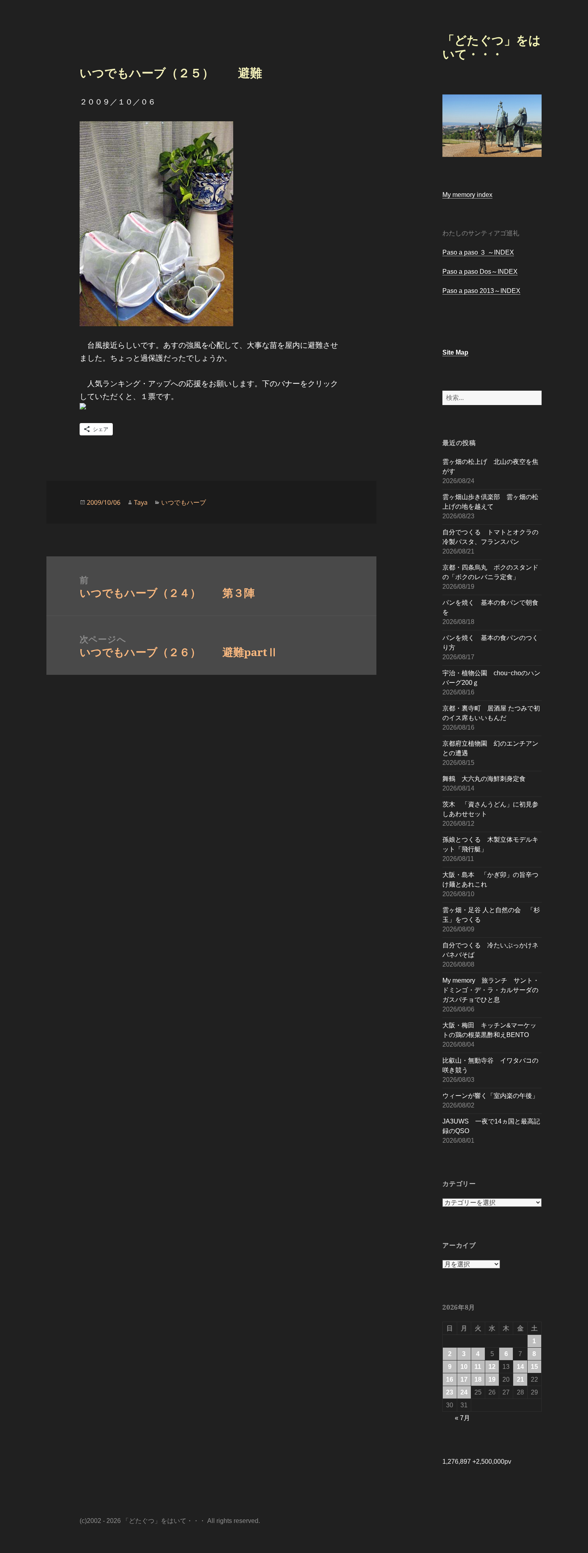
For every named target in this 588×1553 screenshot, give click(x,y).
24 (464, 1392)
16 (449, 1379)
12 (492, 1366)
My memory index (467, 194)
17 (464, 1379)
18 (478, 1379)
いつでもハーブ (183, 502)
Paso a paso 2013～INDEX (481, 290)
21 (520, 1379)
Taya (141, 502)
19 (492, 1379)
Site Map (455, 352)
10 (464, 1366)
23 (449, 1392)
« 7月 (462, 1418)
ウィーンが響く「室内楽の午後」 (490, 1095)
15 (534, 1366)
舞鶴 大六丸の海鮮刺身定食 (484, 778)
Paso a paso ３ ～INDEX (478, 252)
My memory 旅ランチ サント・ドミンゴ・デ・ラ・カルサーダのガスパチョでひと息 (490, 990)
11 (477, 1366)
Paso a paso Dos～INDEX (480, 271)
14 (520, 1366)
